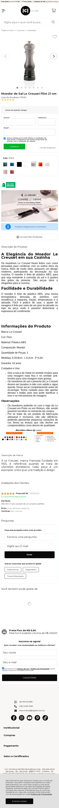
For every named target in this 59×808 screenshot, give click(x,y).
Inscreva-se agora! (29, 641)
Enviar (29, 555)
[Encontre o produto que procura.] (53, 22)
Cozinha (21, 30)
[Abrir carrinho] (54, 11)
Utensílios (32, 30)
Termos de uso (23, 669)
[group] (29, 632)
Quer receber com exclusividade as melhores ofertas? (29, 645)
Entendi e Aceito (19, 801)
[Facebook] (14, 720)
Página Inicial (7, 30)
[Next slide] (53, 56)
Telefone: (42, 117)
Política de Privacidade (41, 794)
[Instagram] (21, 720)
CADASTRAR (29, 677)
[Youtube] (29, 720)
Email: (6, 128)
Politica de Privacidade (40, 669)
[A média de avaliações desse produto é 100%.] (7, 99)
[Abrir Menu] (3, 11)
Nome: (7, 117)
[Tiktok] (45, 720)
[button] (17, 88)
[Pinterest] (37, 720)
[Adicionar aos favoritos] (55, 37)
